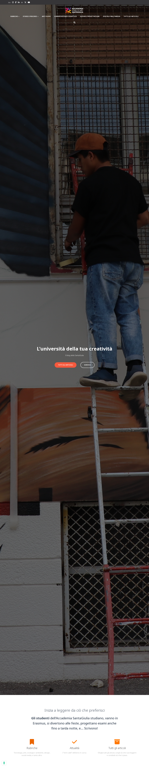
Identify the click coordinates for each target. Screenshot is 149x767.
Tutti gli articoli (131, 16)
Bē (22, 2)
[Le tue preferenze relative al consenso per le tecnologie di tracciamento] (4, 763)
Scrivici (87, 365)
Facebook (15, 2)
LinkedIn (19, 2)
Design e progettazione (90, 16)
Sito (9, 2)
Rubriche (14, 16)
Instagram (13, 2)
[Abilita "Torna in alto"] (144, 762)
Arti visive (46, 16)
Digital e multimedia (111, 16)
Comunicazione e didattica (65, 16)
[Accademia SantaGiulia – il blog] (74, 10)
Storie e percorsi (30, 16)
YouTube (29, 2)
